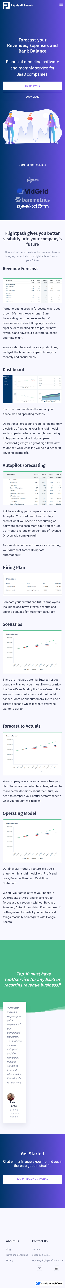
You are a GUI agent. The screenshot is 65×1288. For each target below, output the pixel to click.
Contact (36, 1249)
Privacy (9, 1260)
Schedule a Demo (41, 1255)
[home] (19, 5)
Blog (8, 1249)
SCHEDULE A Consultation (32, 1179)
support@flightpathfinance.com (48, 1260)
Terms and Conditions (17, 1255)
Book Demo (33, 96)
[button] (61, 5)
